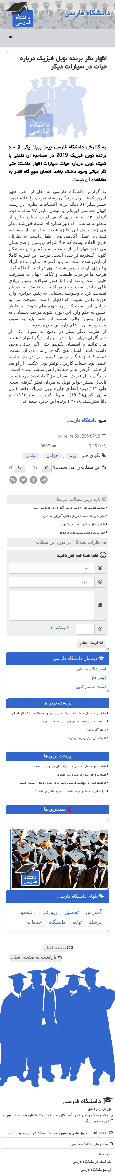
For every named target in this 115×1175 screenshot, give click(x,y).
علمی (31, 455)
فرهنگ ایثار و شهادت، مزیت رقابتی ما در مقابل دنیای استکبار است (62, 783)
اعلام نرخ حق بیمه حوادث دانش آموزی (81, 774)
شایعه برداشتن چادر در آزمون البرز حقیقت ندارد (74, 721)
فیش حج (99, 677)
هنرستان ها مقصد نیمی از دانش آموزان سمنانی (74, 516)
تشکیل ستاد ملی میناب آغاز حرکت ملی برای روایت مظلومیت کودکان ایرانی (58, 713)
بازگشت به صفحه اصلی (34, 957)
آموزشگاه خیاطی (91, 669)
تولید (77, 922)
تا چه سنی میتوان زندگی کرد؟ (87, 738)
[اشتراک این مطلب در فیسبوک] (33, 479)
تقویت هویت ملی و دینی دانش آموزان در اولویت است (69, 508)
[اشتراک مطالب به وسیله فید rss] (13, 479)
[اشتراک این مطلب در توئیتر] (23, 479)
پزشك (95, 922)
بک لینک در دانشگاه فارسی (92, 1161)
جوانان (15, 287)
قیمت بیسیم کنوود (90, 686)
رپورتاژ (50, 912)
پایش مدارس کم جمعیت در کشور (83, 524)
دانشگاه (76, 191)
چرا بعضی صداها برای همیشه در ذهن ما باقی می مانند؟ (70, 791)
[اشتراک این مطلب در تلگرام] (43, 479)
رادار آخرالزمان (96, 730)
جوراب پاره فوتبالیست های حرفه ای (82, 532)
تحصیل (71, 912)
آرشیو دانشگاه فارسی (96, 1169)
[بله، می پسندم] (47, 467)
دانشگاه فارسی (87, 13)
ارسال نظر (89, 642)
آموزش (93, 912)
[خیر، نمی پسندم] (20, 467)
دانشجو (28, 912)
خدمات (34, 922)
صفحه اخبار (55, 947)
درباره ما (105, 1154)
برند (72, 455)
